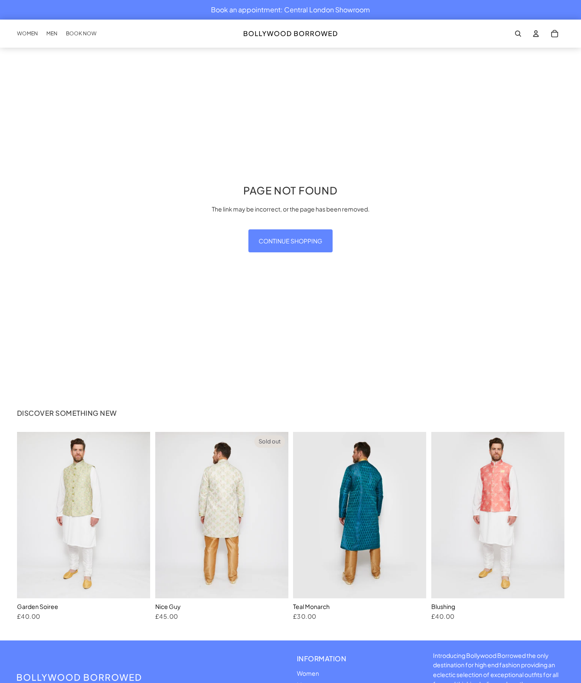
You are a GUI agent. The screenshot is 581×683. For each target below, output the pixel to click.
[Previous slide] (30, 515)
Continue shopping (290, 241)
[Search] (518, 33)
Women (308, 673)
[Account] (536, 33)
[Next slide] (137, 515)
